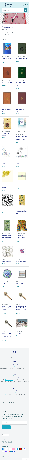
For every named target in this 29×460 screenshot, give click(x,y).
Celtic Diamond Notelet (7, 210)
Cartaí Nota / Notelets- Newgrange (7, 186)
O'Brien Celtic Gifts (20, 56)
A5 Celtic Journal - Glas (21, 58)
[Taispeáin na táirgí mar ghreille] (24, 39)
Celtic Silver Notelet (6, 261)
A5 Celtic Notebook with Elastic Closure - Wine (21, 109)
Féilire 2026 (18, 333)
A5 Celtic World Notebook (5, 134)
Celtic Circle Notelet (20, 186)
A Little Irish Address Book (6, 59)
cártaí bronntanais (9, 380)
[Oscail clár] (2, 5)
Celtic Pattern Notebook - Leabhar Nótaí (21, 237)
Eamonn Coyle (19, 331)
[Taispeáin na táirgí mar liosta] (26, 39)
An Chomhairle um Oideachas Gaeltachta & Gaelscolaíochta (21, 133)
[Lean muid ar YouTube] (11, 442)
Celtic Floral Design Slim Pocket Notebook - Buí (21, 211)
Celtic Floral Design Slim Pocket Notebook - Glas (7, 237)
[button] (25, 459)
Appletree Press (5, 56)
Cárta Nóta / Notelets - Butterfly (7, 162)
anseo (20, 357)
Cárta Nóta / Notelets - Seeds (21, 162)
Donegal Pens (5, 304)
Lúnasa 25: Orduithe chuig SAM (14, 1)
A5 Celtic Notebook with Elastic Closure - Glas (21, 84)
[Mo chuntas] (23, 5)
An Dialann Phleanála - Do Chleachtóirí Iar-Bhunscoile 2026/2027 (21, 138)
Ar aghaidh (23, 346)
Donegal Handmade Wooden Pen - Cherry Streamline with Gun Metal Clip (7, 308)
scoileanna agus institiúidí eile (11, 366)
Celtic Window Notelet (7, 283)
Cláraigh (6, 427)
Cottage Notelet (20, 283)
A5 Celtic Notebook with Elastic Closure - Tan (6, 109)
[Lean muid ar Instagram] (8, 442)
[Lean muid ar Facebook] (3, 442)
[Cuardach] (25, 10)
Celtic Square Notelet (21, 261)
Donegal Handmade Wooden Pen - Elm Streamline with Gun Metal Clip (21, 308)
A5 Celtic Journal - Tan (7, 82)
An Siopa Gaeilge (5, 184)
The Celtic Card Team (21, 233)
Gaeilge (3, 434)
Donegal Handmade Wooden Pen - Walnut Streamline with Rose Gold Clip (7, 336)
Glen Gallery (5, 160)
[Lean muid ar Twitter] (5, 442)
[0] (26, 5)
